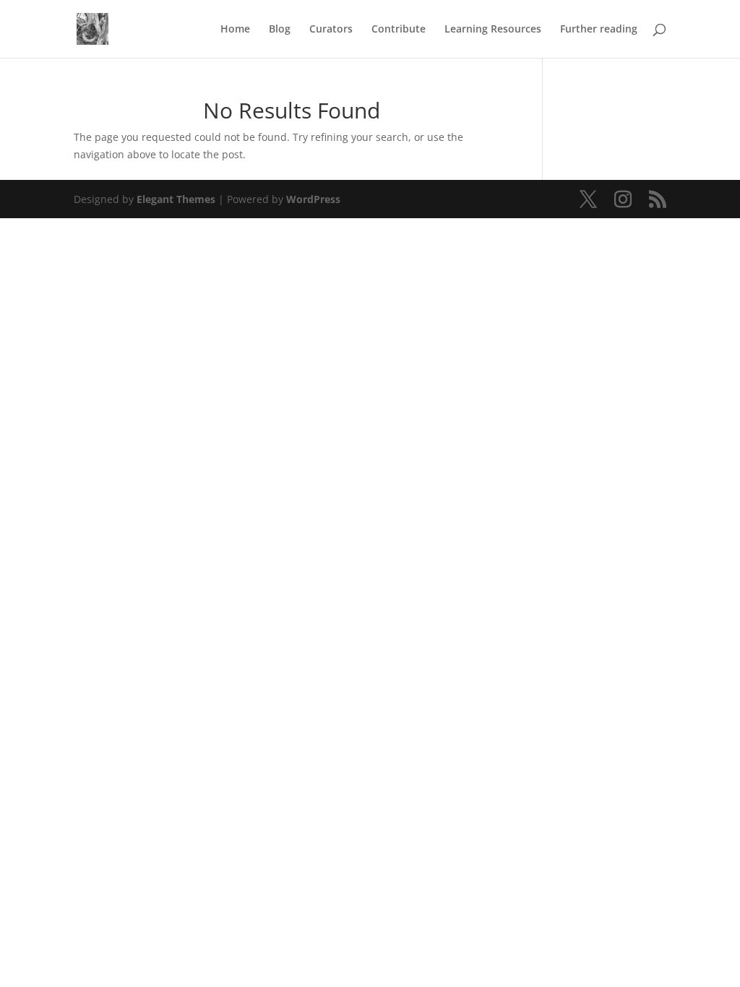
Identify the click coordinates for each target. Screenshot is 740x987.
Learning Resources (492, 29)
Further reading (598, 29)
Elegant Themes (176, 199)
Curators (331, 29)
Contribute (398, 29)
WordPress (313, 199)
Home (235, 29)
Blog (280, 29)
